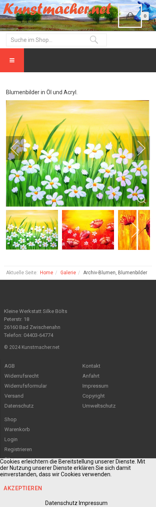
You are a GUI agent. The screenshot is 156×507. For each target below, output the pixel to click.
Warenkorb (17, 429)
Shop (10, 419)
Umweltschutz (99, 406)
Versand (14, 396)
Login (11, 439)
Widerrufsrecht (21, 376)
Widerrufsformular (25, 386)
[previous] (20, 148)
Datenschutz (19, 406)
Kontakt (91, 366)
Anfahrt (91, 376)
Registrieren (18, 449)
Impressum (95, 386)
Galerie (68, 272)
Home (46, 272)
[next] (136, 148)
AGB (9, 366)
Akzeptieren (23, 488)
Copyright (93, 396)
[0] (130, 16)
